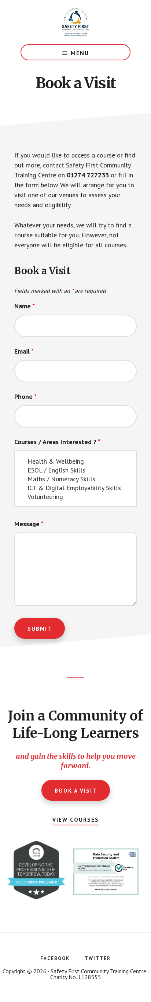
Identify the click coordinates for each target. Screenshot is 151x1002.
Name (24, 306)
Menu (80, 53)
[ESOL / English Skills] (75, 470)
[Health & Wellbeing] (75, 461)
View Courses (75, 819)
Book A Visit (76, 790)
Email (24, 351)
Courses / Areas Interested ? (57, 442)
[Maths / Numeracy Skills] (75, 479)
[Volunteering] (75, 496)
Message (29, 524)
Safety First (75, 22)
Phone (25, 396)
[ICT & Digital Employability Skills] (75, 488)
